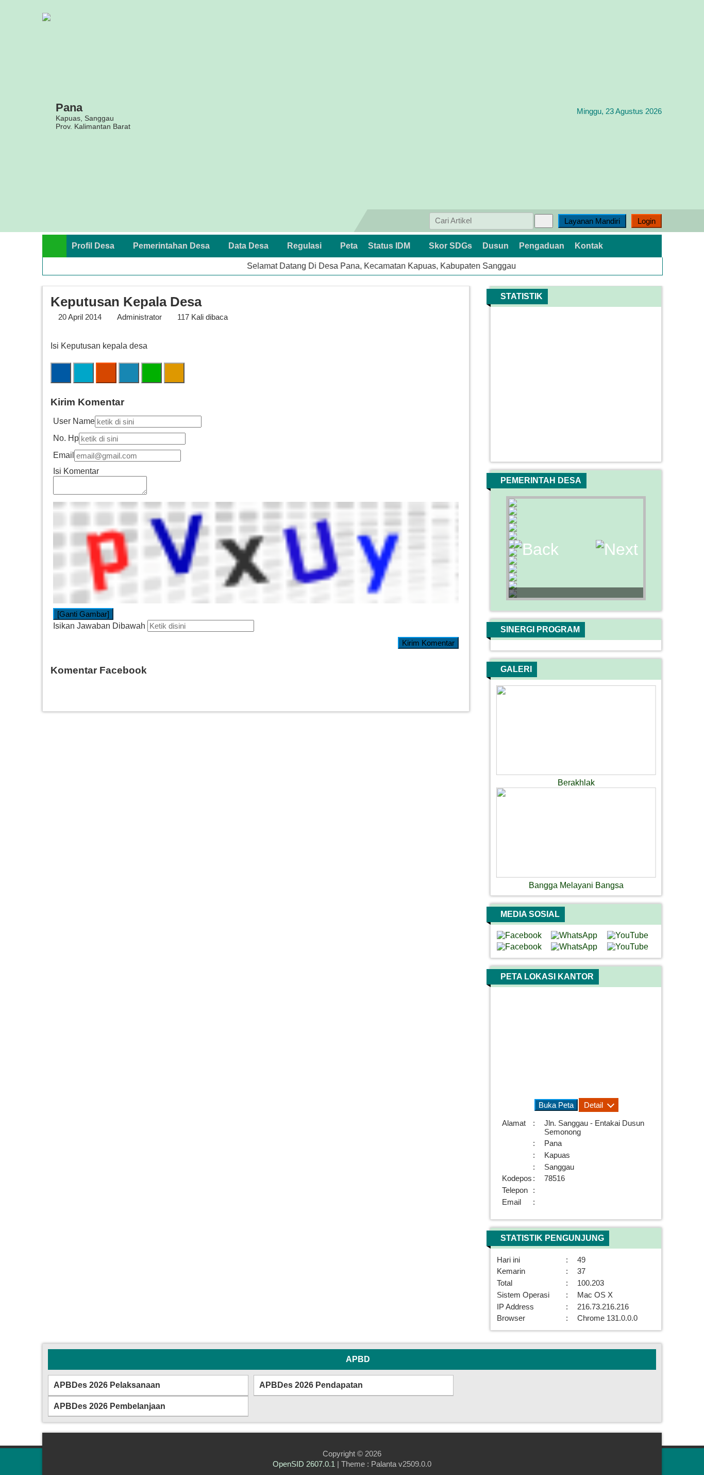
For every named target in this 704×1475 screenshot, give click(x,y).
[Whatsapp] (151, 373)
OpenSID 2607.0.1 (304, 1464)
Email (63, 455)
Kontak (589, 245)
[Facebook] (61, 373)
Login (647, 221)
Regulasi (305, 245)
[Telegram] (129, 373)
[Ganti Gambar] (83, 614)
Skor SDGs (450, 245)
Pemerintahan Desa (172, 245)
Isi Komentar (76, 471)
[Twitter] (83, 373)
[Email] (106, 373)
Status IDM (390, 245)
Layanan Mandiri (592, 221)
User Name (74, 421)
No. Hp (66, 438)
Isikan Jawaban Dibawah (99, 625)
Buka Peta (556, 1105)
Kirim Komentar (428, 642)
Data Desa (249, 245)
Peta (349, 245)
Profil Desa (94, 245)
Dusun (495, 245)
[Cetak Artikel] (174, 373)
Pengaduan (541, 245)
